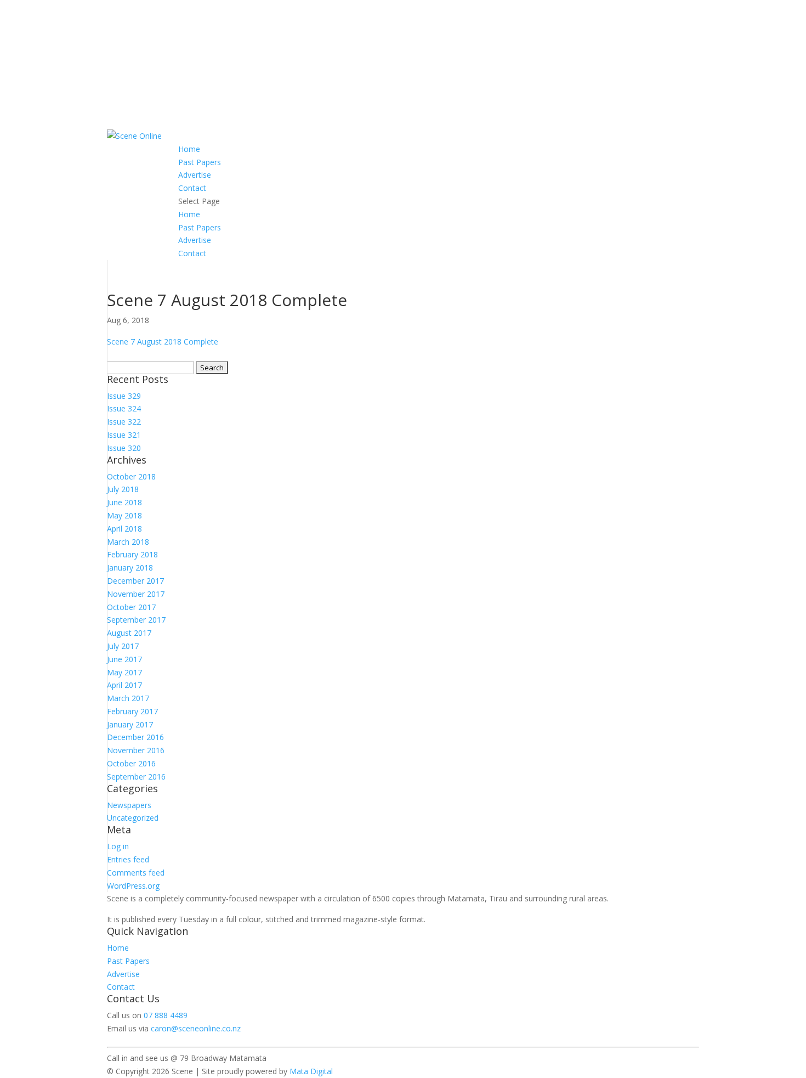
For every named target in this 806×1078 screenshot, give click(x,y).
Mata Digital (311, 1071)
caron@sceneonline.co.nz (196, 1028)
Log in (118, 846)
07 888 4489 (166, 1015)
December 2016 (135, 737)
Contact (192, 188)
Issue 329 (124, 396)
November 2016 (135, 750)
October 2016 (131, 763)
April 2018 (124, 528)
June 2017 (124, 659)
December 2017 (135, 580)
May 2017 (124, 672)
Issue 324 (124, 408)
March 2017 (128, 698)
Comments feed (135, 872)
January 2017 (130, 724)
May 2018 (124, 515)
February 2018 (132, 554)
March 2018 (128, 542)
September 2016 (136, 776)
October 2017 (131, 607)
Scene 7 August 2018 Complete (162, 341)
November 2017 (135, 594)
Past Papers (199, 162)
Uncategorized (132, 817)
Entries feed (128, 859)
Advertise (194, 175)
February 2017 (132, 711)
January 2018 (130, 567)
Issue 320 (124, 448)
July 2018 (123, 489)
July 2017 (123, 646)
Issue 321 (124, 435)
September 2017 (136, 619)
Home (189, 149)
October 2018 (131, 476)
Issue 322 (124, 421)
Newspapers (129, 805)
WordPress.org (133, 886)
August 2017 (129, 633)
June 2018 (124, 502)
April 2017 (124, 685)
